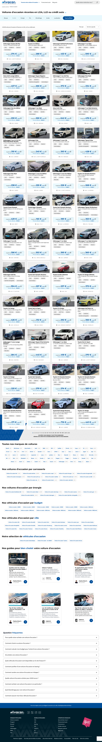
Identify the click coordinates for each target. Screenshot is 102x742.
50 (47, 433)
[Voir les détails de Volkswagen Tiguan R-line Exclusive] (38, 345)
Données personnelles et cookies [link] (32, 738)
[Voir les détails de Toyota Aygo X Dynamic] (38, 210)
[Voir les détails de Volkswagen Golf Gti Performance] (63, 45)
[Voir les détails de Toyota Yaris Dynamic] (38, 379)
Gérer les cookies (84, 738)
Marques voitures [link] (62, 728)
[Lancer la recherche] (97, 2)
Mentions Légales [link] (17, 738)
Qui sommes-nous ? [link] (63, 720)
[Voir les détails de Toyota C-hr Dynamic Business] (88, 176)
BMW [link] (11, 730)
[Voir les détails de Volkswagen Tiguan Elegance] (38, 77)
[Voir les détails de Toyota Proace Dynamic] (14, 210)
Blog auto (54, 2)
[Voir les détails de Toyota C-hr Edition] (38, 45)
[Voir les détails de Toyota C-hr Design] (14, 311)
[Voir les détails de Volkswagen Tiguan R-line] (88, 143)
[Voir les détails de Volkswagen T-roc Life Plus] (63, 77)
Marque (6, 18)
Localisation (57, 18)
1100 (65, 433)
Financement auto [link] (62, 722)
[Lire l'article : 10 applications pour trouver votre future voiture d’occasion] (91, 581)
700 (60, 433)
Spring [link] (36, 724)
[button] (51, 637)
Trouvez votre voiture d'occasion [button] (29, 2)
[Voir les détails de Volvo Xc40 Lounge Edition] (14, 77)
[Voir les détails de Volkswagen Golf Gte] (14, 277)
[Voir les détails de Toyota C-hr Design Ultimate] (88, 277)
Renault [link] (12, 724)
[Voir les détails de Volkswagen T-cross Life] (63, 143)
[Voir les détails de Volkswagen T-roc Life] (14, 244)
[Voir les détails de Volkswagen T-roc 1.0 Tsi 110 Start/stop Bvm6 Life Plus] (14, 143)
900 (63, 433)
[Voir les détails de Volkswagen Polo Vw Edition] (14, 110)
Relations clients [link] (58, 738)
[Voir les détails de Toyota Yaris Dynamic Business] (63, 210)
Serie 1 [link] (36, 733)
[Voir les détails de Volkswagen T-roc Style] (88, 45)
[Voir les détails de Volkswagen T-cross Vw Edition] (38, 176)
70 (49, 433)
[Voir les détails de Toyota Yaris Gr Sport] (38, 311)
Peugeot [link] (12, 722)
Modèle (14, 18)
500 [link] (35, 726)
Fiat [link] (11, 733)
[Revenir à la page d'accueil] (9, 2)
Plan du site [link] (75, 738)
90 (51, 433)
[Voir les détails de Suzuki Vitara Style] (38, 244)
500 (58, 433)
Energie (23, 18)
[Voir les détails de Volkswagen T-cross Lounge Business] (14, 345)
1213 (68, 433)
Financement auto (46, 2)
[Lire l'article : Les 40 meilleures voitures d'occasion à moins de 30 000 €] (58, 622)
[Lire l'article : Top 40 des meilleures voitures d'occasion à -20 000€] (25, 622)
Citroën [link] (12, 726)
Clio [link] (35, 720)
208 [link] (35, 722)
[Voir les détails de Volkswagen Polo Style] (88, 77)
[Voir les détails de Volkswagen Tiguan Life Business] (88, 210)
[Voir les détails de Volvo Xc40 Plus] (63, 110)
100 (53, 433)
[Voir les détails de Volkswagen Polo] (38, 143)
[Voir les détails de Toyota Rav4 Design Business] (63, 413)
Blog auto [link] (60, 730)
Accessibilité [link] (67, 738)
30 (45, 433)
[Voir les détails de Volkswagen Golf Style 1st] (88, 311)
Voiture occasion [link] (14, 720)
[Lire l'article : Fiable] (25, 581)
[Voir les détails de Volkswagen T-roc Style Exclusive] (88, 110)
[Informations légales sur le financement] (21, 54)
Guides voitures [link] (62, 726)
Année (48, 18)
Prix (30, 18)
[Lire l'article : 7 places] (58, 578)
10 (43, 433)
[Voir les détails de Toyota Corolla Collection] (63, 277)
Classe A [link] (36, 728)
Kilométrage (39, 18)
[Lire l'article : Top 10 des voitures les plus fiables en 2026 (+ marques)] (91, 620)
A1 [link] (34, 730)
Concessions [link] (61, 724)
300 (55, 433)
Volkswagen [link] (13, 728)
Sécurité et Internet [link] (47, 738)
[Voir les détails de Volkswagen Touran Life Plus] (14, 45)
